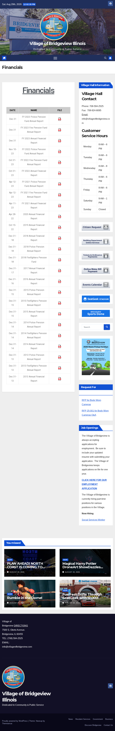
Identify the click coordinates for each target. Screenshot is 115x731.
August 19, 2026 (17, 603)
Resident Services (82, 719)
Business (109, 719)
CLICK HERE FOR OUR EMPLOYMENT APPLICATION (94, 484)
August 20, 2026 (17, 572)
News (10, 560)
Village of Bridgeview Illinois (57, 43)
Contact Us (108, 725)
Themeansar (7, 723)
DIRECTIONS (21, 625)
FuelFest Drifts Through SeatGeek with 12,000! (82, 596)
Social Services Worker (93, 520)
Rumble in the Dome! (24, 598)
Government (98, 719)
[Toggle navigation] (55, 58)
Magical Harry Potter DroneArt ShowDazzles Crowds (81, 567)
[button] (105, 58)
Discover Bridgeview (93, 725)
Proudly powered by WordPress (15, 721)
